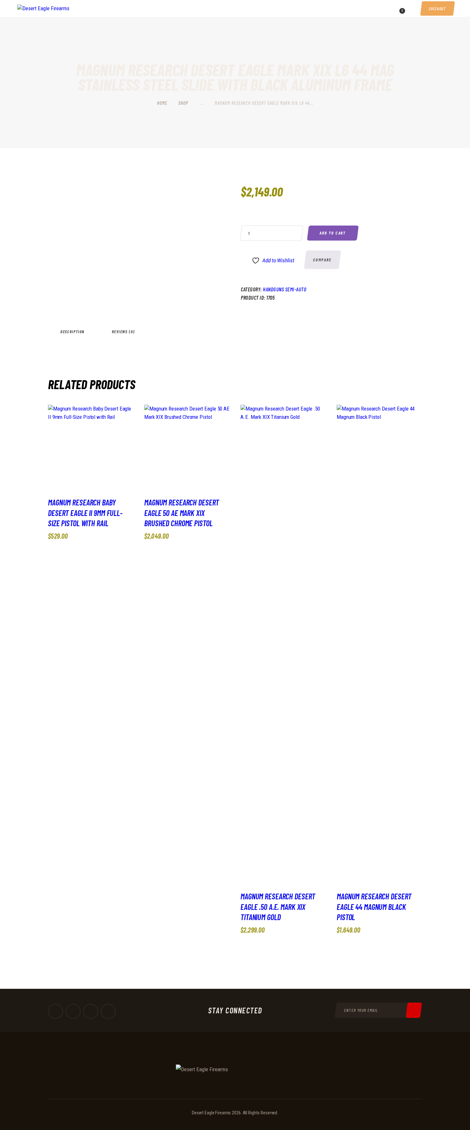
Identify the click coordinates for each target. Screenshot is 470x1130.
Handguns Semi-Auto (284, 289)
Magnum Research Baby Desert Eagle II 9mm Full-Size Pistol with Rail (85, 512)
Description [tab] (72, 331)
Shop (183, 103)
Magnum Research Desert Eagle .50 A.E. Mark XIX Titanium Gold (277, 906)
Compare (322, 259)
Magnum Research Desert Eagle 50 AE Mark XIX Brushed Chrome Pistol (181, 512)
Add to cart (332, 232)
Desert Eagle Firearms (211, 1113)
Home (162, 103)
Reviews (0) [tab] (123, 331)
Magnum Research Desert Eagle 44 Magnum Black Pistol (374, 906)
